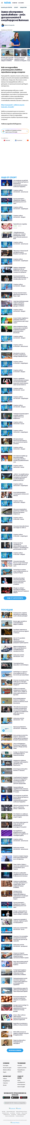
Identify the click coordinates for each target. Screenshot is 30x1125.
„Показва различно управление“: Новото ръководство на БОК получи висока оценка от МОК (20, 235)
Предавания (6, 1080)
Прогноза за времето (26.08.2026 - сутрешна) (20, 727)
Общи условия (24, 1113)
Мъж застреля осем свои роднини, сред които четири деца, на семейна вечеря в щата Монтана (20, 737)
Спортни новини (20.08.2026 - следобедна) (20, 397)
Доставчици (12, 1113)
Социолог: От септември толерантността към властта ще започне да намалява (20, 939)
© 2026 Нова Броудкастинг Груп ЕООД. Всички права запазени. (15, 1120)
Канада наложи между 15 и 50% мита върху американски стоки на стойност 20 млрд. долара (20, 1008)
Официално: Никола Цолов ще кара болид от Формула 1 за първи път (20, 252)
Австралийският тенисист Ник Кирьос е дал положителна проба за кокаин (20, 441)
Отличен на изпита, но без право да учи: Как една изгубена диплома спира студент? (21, 682)
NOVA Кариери (21, 1084)
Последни (5, 1065)
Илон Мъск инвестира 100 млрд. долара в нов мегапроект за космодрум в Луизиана (20, 825)
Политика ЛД (13, 1114)
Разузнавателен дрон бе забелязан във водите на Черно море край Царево (20, 990)
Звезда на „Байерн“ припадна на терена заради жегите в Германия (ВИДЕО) (21, 590)
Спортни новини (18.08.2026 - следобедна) (20, 484)
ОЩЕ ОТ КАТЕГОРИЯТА (15, 598)
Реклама (3, 1111)
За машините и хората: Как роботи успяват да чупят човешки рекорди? (20, 614)
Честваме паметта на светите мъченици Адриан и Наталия (21, 631)
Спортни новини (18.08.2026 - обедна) (19, 501)
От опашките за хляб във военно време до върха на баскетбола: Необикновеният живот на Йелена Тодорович (20, 183)
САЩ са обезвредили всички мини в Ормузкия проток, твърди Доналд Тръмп (20, 746)
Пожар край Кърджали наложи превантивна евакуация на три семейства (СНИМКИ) (19, 972)
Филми (4, 1085)
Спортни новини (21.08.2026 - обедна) (19, 370)
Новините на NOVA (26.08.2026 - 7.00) (18, 719)
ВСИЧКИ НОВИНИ (15, 1050)
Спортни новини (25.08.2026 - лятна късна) (20, 191)
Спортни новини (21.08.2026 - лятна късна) (20, 345)
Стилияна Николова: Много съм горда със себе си (21, 526)
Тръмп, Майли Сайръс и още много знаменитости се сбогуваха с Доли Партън (21, 867)
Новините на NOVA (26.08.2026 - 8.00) (18, 655)
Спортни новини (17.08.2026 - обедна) (19, 553)
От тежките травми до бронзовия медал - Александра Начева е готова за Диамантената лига (20, 459)
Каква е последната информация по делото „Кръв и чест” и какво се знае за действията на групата (20, 691)
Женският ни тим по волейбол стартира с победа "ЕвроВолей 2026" (20, 355)
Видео (4, 1072)
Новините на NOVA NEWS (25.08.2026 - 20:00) (20, 928)
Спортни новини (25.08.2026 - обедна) (19, 216)
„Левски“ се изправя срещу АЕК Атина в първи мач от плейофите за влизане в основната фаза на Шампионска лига (21, 477)
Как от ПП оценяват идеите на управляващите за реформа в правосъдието (20, 640)
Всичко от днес (7, 1067)
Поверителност (6, 1114)
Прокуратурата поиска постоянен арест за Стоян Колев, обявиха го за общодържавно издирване (20, 981)
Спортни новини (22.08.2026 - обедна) (19, 337)
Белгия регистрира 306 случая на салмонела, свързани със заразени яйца (20, 999)
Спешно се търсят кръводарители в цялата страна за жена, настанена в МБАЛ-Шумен (21, 955)
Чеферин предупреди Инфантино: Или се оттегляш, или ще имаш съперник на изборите (20, 270)
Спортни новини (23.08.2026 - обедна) (19, 310)
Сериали (5, 1083)
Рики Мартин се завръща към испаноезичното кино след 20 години (20, 815)
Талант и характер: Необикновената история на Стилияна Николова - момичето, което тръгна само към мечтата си (21, 381)
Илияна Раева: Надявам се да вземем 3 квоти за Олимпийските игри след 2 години (20, 320)
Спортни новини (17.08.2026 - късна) (18, 518)
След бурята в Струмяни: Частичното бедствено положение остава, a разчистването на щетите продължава (20, 780)
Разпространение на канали (21, 1111)
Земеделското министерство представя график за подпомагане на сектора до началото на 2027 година (20, 894)
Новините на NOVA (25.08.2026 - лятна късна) (20, 848)
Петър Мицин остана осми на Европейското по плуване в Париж (20, 571)
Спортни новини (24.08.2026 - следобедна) (20, 259)
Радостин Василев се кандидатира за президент (19, 1042)
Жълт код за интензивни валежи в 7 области (20, 769)
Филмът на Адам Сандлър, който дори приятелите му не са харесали (20, 857)
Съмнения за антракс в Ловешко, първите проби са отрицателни (20, 921)
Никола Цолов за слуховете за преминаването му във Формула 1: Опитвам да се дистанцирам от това (20, 546)
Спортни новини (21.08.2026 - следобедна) (20, 362)
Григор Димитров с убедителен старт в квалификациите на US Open (19, 201)
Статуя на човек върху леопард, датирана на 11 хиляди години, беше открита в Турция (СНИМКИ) (20, 884)
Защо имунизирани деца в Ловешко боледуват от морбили (20, 963)
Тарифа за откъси (5, 1113)
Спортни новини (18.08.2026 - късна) (18, 466)
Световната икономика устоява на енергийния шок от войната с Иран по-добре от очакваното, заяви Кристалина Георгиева (20, 710)
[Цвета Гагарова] (2, 25)
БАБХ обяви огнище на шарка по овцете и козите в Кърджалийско (21, 1033)
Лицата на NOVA (21, 1067)
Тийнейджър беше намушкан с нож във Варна (20, 664)
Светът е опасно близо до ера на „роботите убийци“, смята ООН (21, 807)
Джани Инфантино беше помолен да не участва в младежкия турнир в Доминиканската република (20, 329)
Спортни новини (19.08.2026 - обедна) (19, 448)
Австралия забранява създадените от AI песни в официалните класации (20, 874)
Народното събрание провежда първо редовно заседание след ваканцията (20, 763)
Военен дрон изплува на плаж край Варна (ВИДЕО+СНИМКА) (20, 623)
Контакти (18, 1113)
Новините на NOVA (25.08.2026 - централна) (20, 945)
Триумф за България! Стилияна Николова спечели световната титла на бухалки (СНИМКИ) (19, 581)
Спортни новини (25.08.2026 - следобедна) (20, 207)
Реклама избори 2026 (11, 1111)
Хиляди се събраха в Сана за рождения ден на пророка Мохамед (20, 753)
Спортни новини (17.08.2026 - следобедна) (20, 535)
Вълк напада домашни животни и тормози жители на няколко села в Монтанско (20, 701)
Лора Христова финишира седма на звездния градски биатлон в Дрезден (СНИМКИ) (20, 303)
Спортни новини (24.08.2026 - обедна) (19, 285)
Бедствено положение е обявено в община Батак (20, 1024)
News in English (21, 1086)
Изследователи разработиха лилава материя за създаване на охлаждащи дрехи (20, 833)
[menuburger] (2, 2)
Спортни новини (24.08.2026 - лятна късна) (20, 243)
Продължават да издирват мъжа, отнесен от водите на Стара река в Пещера (20, 789)
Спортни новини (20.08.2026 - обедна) (19, 406)
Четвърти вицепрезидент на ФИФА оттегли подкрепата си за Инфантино (21, 416)
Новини (14, 2)
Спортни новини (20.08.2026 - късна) (18, 389)
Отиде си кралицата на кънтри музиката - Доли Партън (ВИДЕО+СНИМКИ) (20, 912)
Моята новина (7, 1069)
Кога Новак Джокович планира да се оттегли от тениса (21, 494)
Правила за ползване (21, 1114)
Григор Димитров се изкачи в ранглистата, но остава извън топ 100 (20, 277)
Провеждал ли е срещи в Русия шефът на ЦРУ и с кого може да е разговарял (21, 673)
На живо (21, 2)
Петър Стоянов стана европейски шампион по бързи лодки (20, 294)
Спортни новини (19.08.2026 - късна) (18, 422)
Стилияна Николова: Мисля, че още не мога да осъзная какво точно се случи (20, 563)
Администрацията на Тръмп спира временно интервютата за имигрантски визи (19, 649)
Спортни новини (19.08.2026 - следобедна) (20, 431)
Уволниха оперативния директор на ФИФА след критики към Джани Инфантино (20, 512)
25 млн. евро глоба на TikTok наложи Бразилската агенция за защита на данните (20, 1017)
